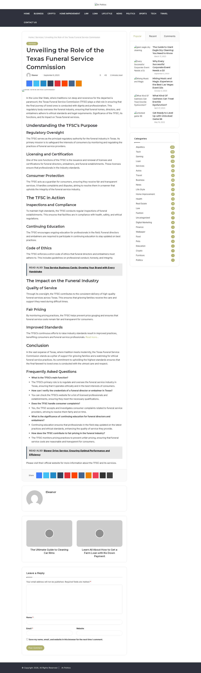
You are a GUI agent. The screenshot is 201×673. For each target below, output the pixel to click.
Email (29, 628)
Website (80, 628)
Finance (139, 227)
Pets (138, 241)
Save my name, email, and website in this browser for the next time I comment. (66, 639)
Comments (169, 36)
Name (29, 617)
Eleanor (35, 75)
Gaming (139, 156)
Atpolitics (140, 147)
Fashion (139, 213)
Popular (137, 36)
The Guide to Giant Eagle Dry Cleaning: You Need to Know (163, 50)
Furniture (140, 255)
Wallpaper (140, 232)
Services (39, 37)
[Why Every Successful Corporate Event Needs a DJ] (142, 66)
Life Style (107, 13)
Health (139, 199)
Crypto (51, 13)
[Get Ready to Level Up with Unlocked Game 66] (142, 116)
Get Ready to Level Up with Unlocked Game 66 (163, 116)
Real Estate (141, 203)
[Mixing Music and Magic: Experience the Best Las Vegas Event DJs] (142, 82)
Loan (95, 13)
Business (38, 13)
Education (140, 246)
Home (27, 13)
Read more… (92, 337)
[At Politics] (100, 4)
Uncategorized (143, 217)
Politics (130, 13)
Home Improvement (70, 13)
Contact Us (30, 22)
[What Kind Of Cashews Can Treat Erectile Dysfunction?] (142, 100)
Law (86, 13)
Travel (164, 13)
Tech (153, 13)
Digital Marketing (144, 222)
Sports (143, 13)
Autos (138, 170)
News (119, 13)
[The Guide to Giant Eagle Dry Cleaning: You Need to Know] (142, 51)
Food (138, 236)
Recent (153, 36)
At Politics (66, 668)
